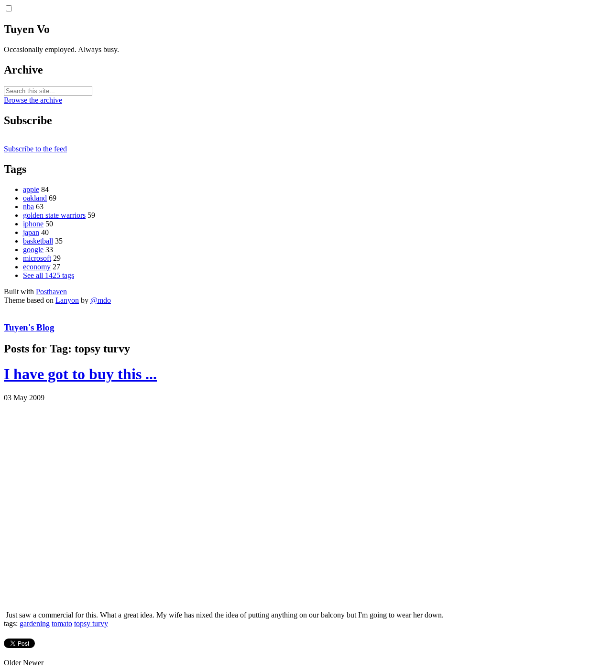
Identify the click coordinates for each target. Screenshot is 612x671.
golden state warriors (54, 215)
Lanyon (67, 300)
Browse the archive (33, 100)
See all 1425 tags (48, 275)
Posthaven (51, 292)
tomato (62, 623)
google (33, 249)
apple (31, 189)
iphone (33, 224)
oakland (35, 198)
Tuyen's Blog (29, 327)
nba (28, 206)
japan (31, 232)
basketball (38, 241)
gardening (35, 623)
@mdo (100, 300)
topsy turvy (91, 623)
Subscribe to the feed (35, 149)
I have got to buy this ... (80, 374)
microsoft (37, 258)
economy (37, 267)
